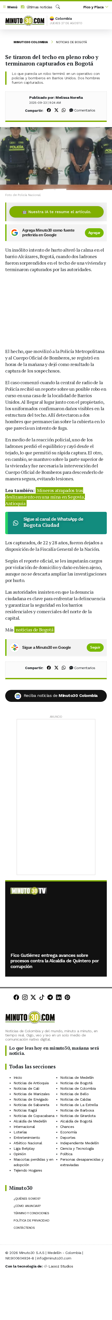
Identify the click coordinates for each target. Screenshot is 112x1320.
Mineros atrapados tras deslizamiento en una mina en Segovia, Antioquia (45, 496)
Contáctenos (24, 1228)
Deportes (68, 1137)
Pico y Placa (93, 7)
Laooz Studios (60, 1266)
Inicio (18, 1077)
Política (66, 1154)
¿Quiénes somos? (27, 1198)
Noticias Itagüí (25, 1110)
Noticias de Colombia (78, 1088)
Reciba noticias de (61, 695)
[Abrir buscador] (58, 7)
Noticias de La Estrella (79, 1105)
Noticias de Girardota (78, 1116)
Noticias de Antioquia (31, 1083)
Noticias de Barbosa (77, 1110)
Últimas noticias (39, 7)
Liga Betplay (24, 1148)
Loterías (20, 1132)
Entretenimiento (27, 1137)
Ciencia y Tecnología (77, 1148)
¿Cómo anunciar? (27, 1206)
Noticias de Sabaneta (31, 1105)
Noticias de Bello (74, 1094)
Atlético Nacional (28, 1143)
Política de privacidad (31, 1220)
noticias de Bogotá (34, 629)
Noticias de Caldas (75, 1099)
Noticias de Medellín (77, 1077)
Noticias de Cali (26, 1088)
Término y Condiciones (31, 1213)
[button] (10, 7)
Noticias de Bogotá (71, 42)
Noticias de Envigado (31, 1099)
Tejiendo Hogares (28, 1170)
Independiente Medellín (79, 1143)
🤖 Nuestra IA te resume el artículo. (56, 212)
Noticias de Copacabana (34, 1116)
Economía (68, 1132)
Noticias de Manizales (32, 1094)
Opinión (20, 1154)
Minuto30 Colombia (31, 42)
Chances (67, 1127)
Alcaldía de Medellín (30, 1121)
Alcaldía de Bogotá (76, 1121)
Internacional (24, 1127)
